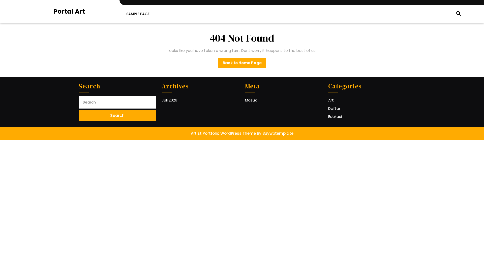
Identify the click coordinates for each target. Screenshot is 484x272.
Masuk (251, 100)
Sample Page (137, 13)
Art (331, 100)
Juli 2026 (169, 100)
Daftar (334, 108)
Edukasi (335, 116)
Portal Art (69, 11)
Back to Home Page (244, 64)
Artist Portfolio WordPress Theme (223, 133)
